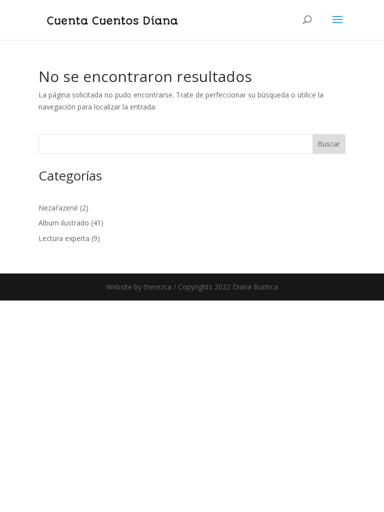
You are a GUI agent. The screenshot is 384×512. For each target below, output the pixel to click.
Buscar (329, 143)
